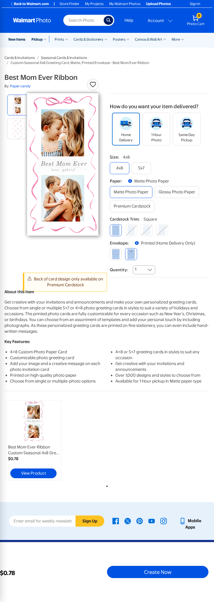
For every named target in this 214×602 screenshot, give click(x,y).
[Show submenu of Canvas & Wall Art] (164, 39)
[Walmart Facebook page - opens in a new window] (115, 520)
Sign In (195, 4)
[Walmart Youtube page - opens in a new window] (151, 520)
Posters (119, 39)
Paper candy (20, 86)
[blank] (116, 254)
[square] (116, 230)
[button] (92, 84)
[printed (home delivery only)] (131, 254)
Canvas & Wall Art (148, 39)
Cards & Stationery (88, 39)
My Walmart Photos (124, 4)
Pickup (37, 39)
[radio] (17, 105)
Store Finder (69, 4)
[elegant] (146, 230)
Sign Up (89, 521)
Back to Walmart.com (31, 4)
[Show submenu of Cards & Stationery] (106, 39)
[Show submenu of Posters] (128, 39)
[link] (33, 440)
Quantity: (119, 269)
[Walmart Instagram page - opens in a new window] (163, 520)
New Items (16, 39)
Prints (59, 39)
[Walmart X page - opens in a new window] (127, 520)
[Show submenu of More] (182, 39)
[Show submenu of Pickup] (46, 39)
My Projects (94, 4)
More (176, 39)
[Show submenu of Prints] (66, 39)
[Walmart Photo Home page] (32, 20)
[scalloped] (162, 230)
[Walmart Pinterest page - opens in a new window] (139, 520)
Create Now (157, 572)
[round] (131, 230)
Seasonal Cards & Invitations (64, 58)
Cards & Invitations (19, 58)
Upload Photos (158, 4)
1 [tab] (106, 485)
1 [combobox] (135, 269)
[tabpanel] (38, 440)
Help (129, 20)
